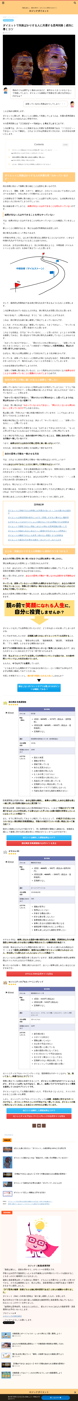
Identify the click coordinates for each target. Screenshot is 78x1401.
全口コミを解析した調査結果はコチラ (39, 837)
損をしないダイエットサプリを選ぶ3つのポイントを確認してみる (39, 687)
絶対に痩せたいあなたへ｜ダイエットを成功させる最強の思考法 (28, 1204)
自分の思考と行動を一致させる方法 (24, 160)
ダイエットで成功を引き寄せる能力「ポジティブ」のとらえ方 (34, 540)
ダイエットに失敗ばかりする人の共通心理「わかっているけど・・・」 (35, 150)
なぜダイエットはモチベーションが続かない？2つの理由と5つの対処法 (38, 522)
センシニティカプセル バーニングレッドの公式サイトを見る (39, 1116)
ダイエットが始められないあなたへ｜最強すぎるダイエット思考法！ (37, 531)
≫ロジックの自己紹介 (12, 1316)
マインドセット (8, 1134)
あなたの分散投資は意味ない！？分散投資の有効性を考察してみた (38, 1344)
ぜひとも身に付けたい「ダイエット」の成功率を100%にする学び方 (40, 1148)
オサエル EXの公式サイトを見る (39, 974)
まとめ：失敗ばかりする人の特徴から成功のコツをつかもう (31, 164)
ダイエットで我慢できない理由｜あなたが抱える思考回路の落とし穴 (37, 526)
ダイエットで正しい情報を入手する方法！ (30, 1192)
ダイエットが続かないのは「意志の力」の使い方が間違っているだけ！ (41, 1158)
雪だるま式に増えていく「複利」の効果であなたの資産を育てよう (38, 1354)
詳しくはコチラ (54, 1397)
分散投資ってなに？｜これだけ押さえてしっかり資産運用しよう (37, 1373)
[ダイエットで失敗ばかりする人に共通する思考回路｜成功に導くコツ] (39, 1126)
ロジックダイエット (39, 11)
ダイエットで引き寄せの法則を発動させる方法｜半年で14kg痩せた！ (30, 1201)
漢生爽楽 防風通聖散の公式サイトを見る (39, 843)
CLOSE (65, 144)
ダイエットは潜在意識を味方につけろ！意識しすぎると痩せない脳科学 (38, 517)
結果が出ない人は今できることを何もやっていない (28, 153)
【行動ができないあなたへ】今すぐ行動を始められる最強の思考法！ (40, 1174)
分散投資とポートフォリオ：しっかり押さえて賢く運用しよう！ (37, 1334)
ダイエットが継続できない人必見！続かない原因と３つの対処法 (35, 535)
